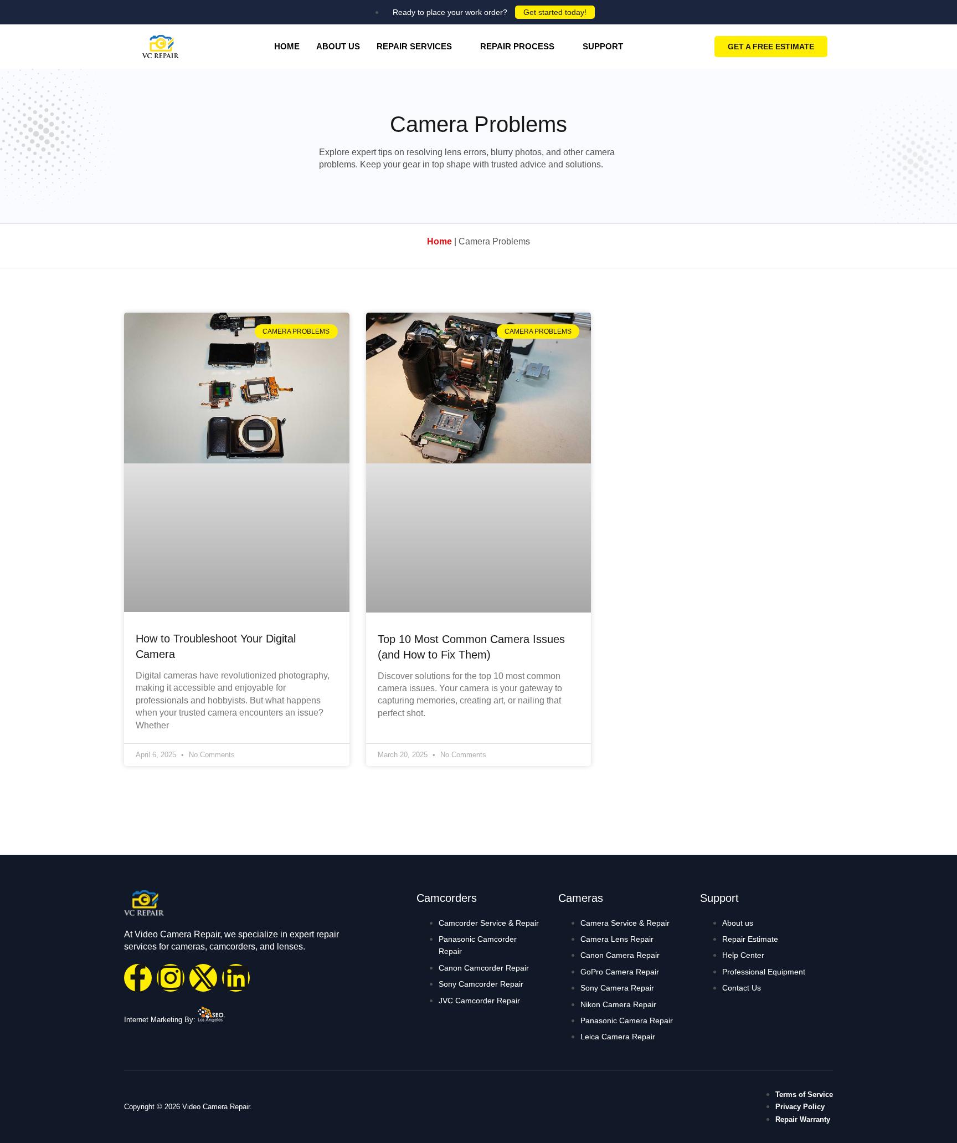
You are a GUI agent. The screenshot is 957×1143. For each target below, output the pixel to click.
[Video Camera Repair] (161, 46)
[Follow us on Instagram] (170, 978)
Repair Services (414, 46)
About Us (338, 46)
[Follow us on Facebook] (138, 978)
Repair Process (517, 46)
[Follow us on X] (203, 978)
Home (287, 46)
